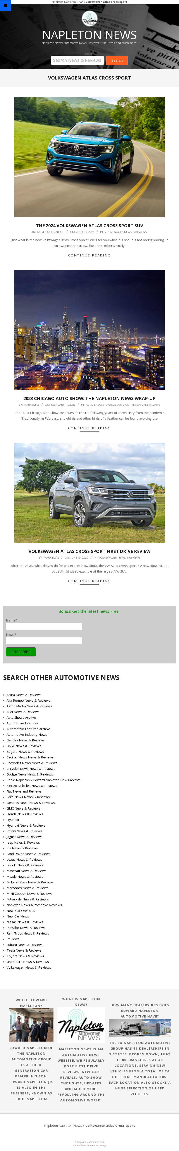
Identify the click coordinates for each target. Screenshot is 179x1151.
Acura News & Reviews (24, 694)
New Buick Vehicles (21, 910)
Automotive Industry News (27, 734)
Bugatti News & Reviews (25, 751)
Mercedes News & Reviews (27, 888)
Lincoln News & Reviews (25, 865)
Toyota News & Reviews (25, 956)
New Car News (18, 916)
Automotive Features (22, 723)
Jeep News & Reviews (23, 842)
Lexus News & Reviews (24, 859)
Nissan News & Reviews (25, 922)
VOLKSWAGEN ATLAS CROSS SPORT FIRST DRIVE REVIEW (89, 551)
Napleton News (73, 2)
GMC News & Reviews (23, 808)
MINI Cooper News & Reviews (30, 893)
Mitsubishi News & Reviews (27, 899)
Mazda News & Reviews (25, 876)
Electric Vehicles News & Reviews (32, 785)
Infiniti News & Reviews (24, 831)
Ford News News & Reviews (28, 797)
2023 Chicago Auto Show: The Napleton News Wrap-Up (89, 398)
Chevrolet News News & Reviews (32, 763)
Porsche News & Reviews (26, 927)
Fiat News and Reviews (24, 791)
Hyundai (13, 819)
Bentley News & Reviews (26, 740)
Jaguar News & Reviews (25, 836)
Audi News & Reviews (23, 712)
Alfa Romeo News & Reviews (28, 700)
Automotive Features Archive (138, 405)
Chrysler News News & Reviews (31, 768)
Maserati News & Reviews (26, 871)
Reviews (13, 939)
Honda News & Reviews (25, 814)
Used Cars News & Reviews (28, 961)
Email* (11, 634)
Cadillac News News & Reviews (30, 757)
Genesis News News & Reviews (31, 802)
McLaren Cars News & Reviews (30, 882)
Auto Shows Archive (101, 405)
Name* (11, 620)
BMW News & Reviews (24, 746)
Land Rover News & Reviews (28, 854)
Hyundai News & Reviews (26, 825)
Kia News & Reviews (22, 848)
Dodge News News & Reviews (30, 774)
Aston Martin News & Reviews (29, 706)
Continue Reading (89, 255)
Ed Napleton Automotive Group (89, 1145)
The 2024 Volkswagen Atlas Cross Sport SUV (89, 225)
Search (89, 53)
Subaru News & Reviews (25, 944)
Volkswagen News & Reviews (126, 232)
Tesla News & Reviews (24, 950)
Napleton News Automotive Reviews (34, 905)
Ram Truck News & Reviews (28, 933)
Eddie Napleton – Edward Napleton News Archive (44, 780)
